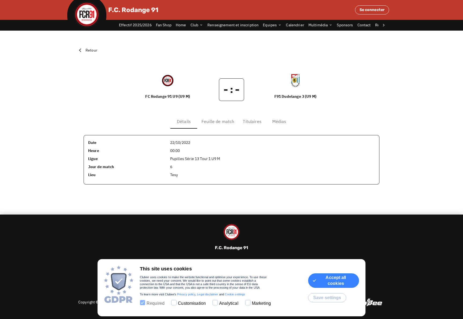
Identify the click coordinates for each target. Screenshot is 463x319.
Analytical (228, 303)
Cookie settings (235, 294)
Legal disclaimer (207, 294)
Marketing (261, 303)
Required (156, 303)
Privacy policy (186, 294)
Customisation (192, 303)
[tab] (137, 25)
